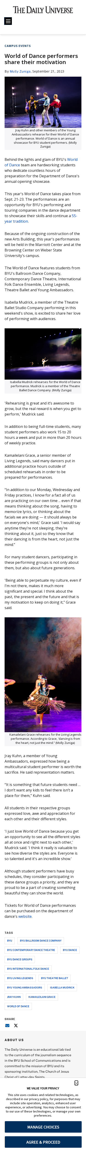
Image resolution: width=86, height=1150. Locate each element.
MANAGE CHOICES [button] (43, 1127)
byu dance (70, 949)
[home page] (43, 11)
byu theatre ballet (54, 978)
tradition (20, 221)
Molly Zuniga (20, 71)
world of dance (18, 1006)
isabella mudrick (62, 987)
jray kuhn (14, 996)
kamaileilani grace (41, 996)
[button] (76, 1083)
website (25, 916)
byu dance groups (19, 959)
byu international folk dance (28, 968)
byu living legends (20, 978)
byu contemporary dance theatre (31, 949)
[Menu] (8, 21)
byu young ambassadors (24, 987)
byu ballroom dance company (40, 940)
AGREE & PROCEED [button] (43, 1142)
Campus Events (18, 46)
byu (9, 940)
